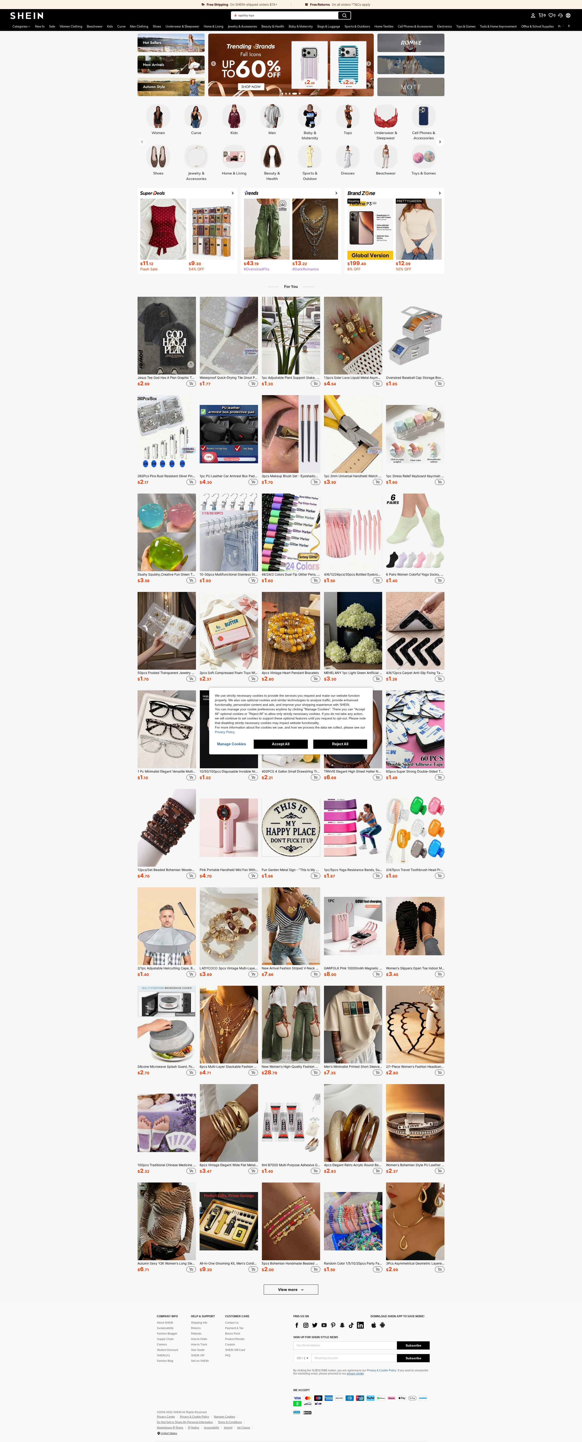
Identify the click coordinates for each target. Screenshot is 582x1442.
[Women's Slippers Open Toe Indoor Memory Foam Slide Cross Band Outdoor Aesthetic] (415, 926)
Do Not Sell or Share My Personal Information (185, 1422)
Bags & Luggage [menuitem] (328, 26)
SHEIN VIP (197, 1355)
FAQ (227, 1355)
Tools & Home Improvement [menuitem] (498, 26)
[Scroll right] (568, 26)
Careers (162, 1344)
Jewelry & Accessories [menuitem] (242, 26)
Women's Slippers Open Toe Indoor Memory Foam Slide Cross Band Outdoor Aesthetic (415, 968)
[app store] (374, 1327)
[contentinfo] (361, 1400)
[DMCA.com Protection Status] (307, 1412)
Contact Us (232, 1322)
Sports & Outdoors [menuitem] (357, 26)
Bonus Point (232, 1333)
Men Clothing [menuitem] (139, 26)
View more (288, 1289)
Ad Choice (243, 1427)
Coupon (230, 1344)
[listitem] (167, 342)
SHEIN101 (163, 1355)
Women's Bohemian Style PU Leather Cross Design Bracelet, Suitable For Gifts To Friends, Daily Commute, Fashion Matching (415, 1165)
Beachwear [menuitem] (95, 26)
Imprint (228, 1427)
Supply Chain (165, 1339)
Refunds (196, 1333)
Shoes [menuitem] (157, 26)
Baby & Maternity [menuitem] (301, 26)
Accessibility (211, 1427)
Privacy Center (166, 1416)
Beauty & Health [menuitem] (272, 26)
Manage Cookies (224, 1416)
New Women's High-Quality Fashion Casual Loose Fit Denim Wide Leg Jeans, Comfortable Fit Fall (291, 1066)
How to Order (199, 1339)
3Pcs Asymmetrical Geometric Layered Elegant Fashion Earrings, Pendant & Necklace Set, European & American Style (415, 1263)
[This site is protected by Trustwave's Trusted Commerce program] (296, 1412)
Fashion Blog (165, 1360)
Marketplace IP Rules (170, 1427)
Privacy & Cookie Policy (381, 1370)
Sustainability (165, 1328)
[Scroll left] (563, 26)
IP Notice (193, 1427)
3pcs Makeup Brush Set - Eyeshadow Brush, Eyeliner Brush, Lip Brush (291, 476)
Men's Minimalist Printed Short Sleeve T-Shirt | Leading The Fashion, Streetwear (353, 1066)
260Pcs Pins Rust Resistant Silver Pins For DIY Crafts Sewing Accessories (167, 476)
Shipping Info (199, 1322)
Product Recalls (235, 1339)
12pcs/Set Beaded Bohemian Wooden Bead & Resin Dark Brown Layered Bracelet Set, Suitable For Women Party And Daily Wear (167, 870)
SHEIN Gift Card (235, 1350)
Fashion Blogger (167, 1333)
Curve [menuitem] (121, 26)
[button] (560, 15)
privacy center (355, 1373)
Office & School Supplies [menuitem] (537, 26)
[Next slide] (368, 63)
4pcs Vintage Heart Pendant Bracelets (290, 673)
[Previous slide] (213, 63)
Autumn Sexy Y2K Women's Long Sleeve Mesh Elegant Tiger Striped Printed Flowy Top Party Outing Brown (167, 1263)
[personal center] (533, 15)
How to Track (199, 1344)
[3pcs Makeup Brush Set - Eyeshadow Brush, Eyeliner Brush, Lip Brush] (291, 434)
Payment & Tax (234, 1328)
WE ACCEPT (301, 1390)
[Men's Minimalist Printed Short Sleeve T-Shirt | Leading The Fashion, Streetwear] (353, 1024)
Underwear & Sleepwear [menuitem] (182, 26)
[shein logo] (26, 15)
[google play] (382, 1327)
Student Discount (167, 1350)
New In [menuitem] (40, 26)
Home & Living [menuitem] (213, 26)
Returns (196, 1328)
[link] (145, 4)
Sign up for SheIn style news (315, 1337)
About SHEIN (165, 1322)
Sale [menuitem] (52, 26)
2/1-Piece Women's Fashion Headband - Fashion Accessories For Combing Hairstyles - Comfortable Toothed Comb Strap (415, 1066)
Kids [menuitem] (110, 26)
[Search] (344, 15)
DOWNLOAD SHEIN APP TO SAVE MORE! (397, 1316)
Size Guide (198, 1350)
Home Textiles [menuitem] (383, 26)
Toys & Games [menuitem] (465, 26)
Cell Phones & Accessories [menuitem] (415, 26)
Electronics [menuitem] (444, 26)
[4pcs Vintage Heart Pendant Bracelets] (291, 631)
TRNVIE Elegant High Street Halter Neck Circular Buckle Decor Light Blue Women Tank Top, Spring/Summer (353, 771)
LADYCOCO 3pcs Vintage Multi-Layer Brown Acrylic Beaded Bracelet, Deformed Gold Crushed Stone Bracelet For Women (229, 968)
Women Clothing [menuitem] (71, 26)
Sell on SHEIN (200, 1360)
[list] (329, 1325)
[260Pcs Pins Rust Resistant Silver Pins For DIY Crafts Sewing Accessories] (167, 434)
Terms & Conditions (230, 1422)
